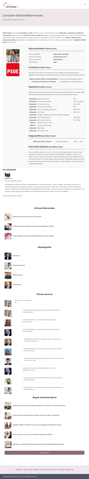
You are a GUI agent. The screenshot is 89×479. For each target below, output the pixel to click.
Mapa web (70, 470)
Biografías (8, 19)
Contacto (19, 470)
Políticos (14, 19)
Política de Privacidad (41, 470)
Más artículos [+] (44, 453)
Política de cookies (58, 470)
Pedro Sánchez (56, 35)
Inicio (4, 19)
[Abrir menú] (84, 4)
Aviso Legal (28, 470)
